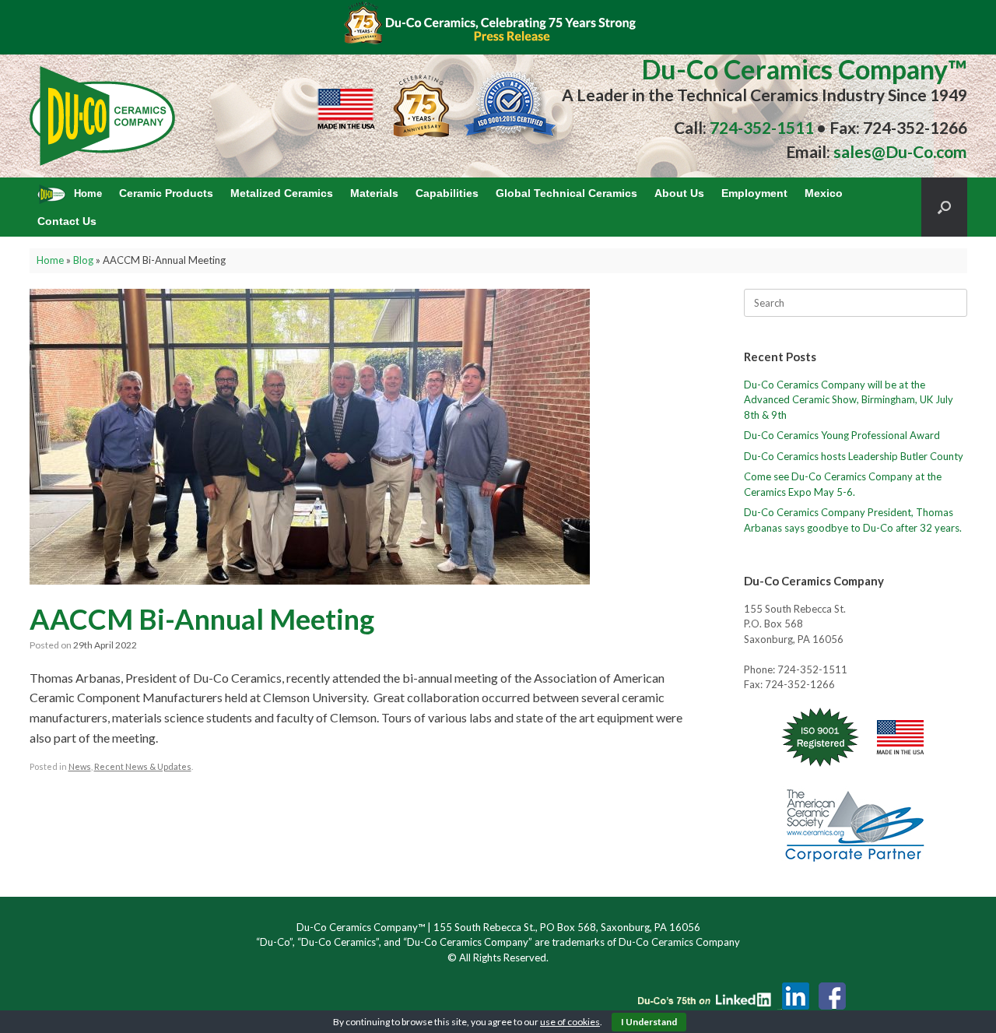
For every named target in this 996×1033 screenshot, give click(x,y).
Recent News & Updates (142, 766)
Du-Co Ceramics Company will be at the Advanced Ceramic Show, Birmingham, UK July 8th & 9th (848, 399)
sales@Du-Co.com (900, 151)
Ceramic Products (166, 193)
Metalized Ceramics (281, 193)
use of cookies (570, 1022)
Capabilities (447, 193)
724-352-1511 (760, 127)
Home (50, 260)
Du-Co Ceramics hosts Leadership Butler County (853, 456)
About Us (679, 193)
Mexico (824, 193)
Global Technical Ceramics (566, 193)
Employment (754, 193)
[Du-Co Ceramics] (103, 116)
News (79, 766)
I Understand (649, 1022)
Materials (374, 193)
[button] (944, 207)
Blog (83, 260)
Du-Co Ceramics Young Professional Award (842, 435)
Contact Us (66, 221)
